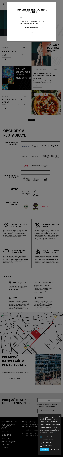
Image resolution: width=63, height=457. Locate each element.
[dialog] (49, 434)
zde (37, 24)
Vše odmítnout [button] (55, 449)
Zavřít (31, 32)
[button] (50, 453)
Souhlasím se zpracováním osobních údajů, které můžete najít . (31, 22)
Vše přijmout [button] (44, 449)
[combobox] (59, 416)
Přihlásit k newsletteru (31, 28)
